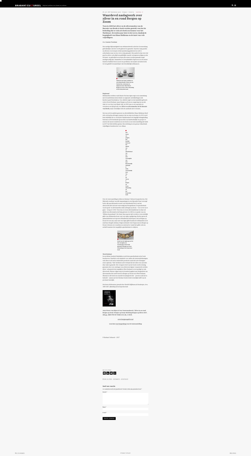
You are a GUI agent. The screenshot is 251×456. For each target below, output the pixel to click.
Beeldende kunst (116, 12)
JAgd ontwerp (233, 453)
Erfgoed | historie (128, 12)
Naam (104, 407)
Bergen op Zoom (107, 379)
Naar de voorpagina (19, 453)
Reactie (105, 392)
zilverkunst (124, 379)
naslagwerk (116, 379)
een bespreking (121, 324)
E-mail (105, 412)
